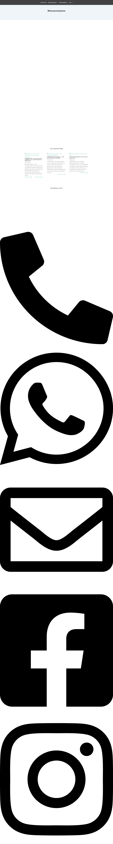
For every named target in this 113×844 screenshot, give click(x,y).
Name (59, 194)
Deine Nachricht (61, 204)
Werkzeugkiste (63, 2)
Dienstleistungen (52, 2)
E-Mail (59, 199)
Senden (61, 217)
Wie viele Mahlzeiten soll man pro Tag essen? (78, 157)
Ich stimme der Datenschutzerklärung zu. (66, 213)
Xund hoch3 (43, 2)
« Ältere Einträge (28, 177)
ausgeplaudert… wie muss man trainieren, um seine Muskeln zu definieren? (33, 160)
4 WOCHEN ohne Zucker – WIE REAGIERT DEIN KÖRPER (55, 157)
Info (70, 2)
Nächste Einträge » (39, 177)
